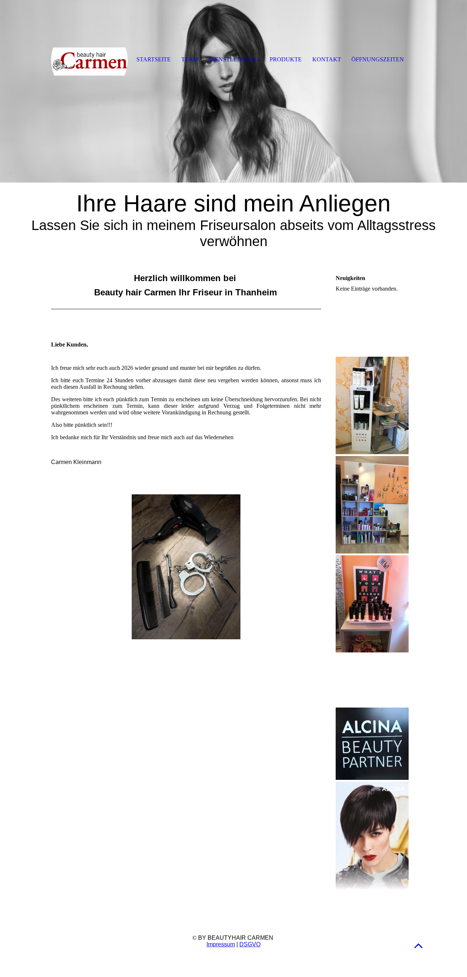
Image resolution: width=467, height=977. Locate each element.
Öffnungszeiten (377, 59)
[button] (418, 945)
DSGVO (249, 944)
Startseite (153, 59)
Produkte (286, 59)
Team (189, 59)
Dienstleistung (234, 59)
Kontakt (326, 59)
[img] (233, 91)
